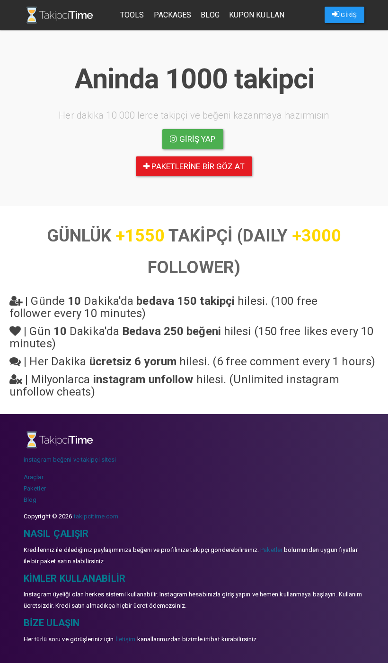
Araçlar (34, 477)
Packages (173, 14)
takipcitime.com (96, 516)
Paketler (35, 488)
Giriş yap (196, 139)
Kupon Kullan (256, 14)
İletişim (125, 639)
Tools (132, 14)
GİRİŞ (348, 14)
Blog (210, 14)
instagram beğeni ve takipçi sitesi (70, 459)
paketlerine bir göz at (197, 166)
